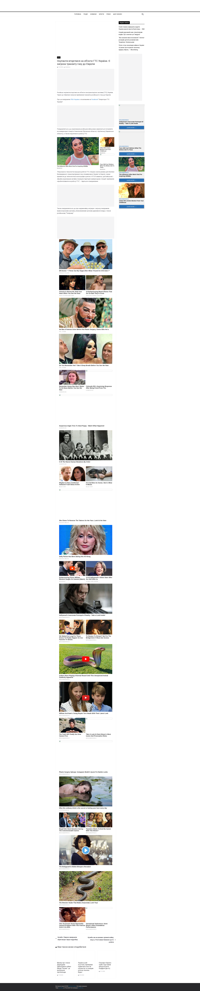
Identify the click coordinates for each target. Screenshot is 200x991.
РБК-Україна (75, 99)
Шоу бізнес (117, 14)
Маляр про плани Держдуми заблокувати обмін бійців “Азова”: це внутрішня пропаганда (64, 967)
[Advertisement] (85, 80)
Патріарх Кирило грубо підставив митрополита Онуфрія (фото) (105, 965)
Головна (77, 14)
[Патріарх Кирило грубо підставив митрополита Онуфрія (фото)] (106, 952)
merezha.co (67, 67)
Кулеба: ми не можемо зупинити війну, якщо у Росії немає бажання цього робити (101, 940)
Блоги (101, 14)
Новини (93, 14)
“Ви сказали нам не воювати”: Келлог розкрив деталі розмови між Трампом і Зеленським (131, 40)
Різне (108, 14)
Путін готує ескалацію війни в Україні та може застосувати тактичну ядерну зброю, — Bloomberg (131, 47)
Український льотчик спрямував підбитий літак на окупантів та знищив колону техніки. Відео (85, 967)
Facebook (94, 99)
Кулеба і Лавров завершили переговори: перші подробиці (68, 938)
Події (86, 14)
